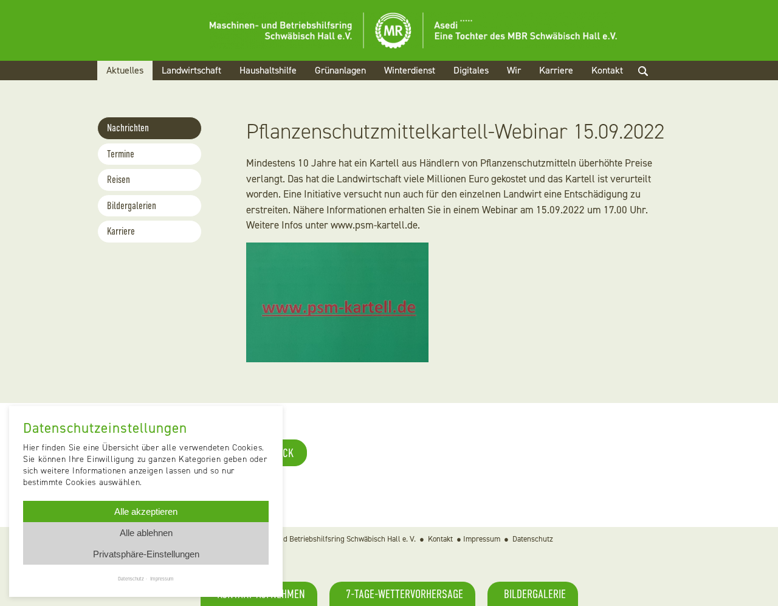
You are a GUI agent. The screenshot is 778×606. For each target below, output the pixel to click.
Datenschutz (532, 539)
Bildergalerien (131, 205)
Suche (653, 85)
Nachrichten (128, 128)
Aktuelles (124, 70)
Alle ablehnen (146, 533)
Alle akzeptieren (145, 511)
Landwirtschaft (191, 70)
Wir (514, 70)
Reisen (118, 179)
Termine (120, 154)
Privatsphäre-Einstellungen (146, 554)
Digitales (471, 70)
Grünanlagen (340, 70)
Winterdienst (409, 70)
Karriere (556, 70)
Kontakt (607, 70)
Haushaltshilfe (268, 70)
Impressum (481, 539)
